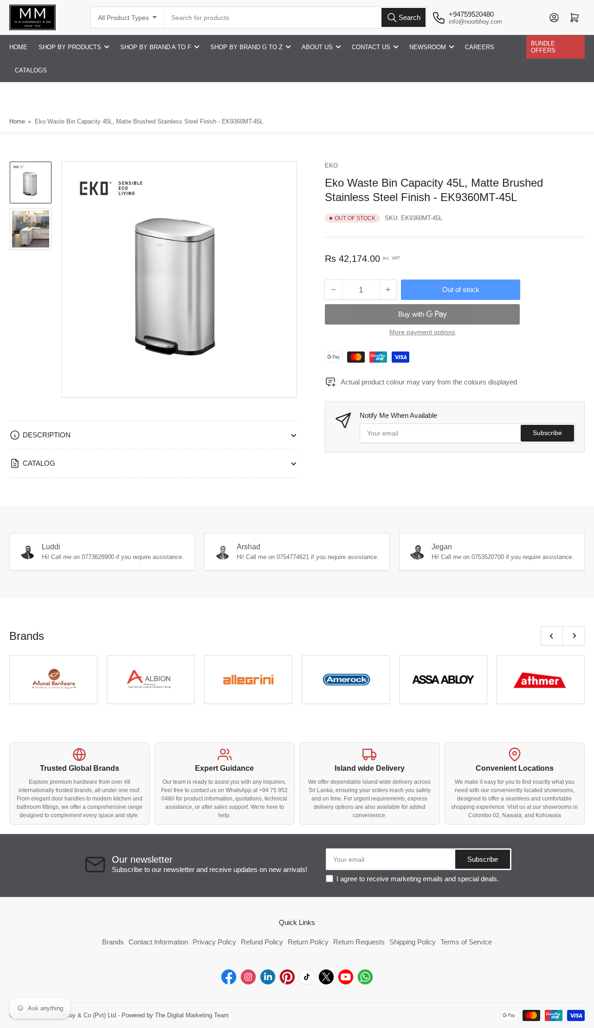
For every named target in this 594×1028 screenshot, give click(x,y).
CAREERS (479, 47)
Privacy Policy (214, 942)
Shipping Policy (412, 942)
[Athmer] (540, 679)
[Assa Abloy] (443, 679)
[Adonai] (53, 679)
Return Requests (359, 942)
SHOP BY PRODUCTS (70, 47)
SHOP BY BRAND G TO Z (246, 47)
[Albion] (150, 679)
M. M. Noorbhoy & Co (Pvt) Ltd (74, 1015)
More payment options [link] (422, 332)
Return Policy (308, 942)
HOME (18, 47)
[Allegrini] (248, 679)
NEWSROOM (427, 47)
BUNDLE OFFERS (543, 47)
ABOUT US (317, 47)
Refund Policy (262, 942)
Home (17, 121)
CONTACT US (371, 47)
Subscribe (547, 432)
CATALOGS (31, 70)
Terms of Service (466, 942)
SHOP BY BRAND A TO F (155, 47)
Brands (113, 942)
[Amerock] (345, 679)
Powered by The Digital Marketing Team (175, 1015)
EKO (331, 165)
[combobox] (295, 17)
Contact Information (158, 942)
